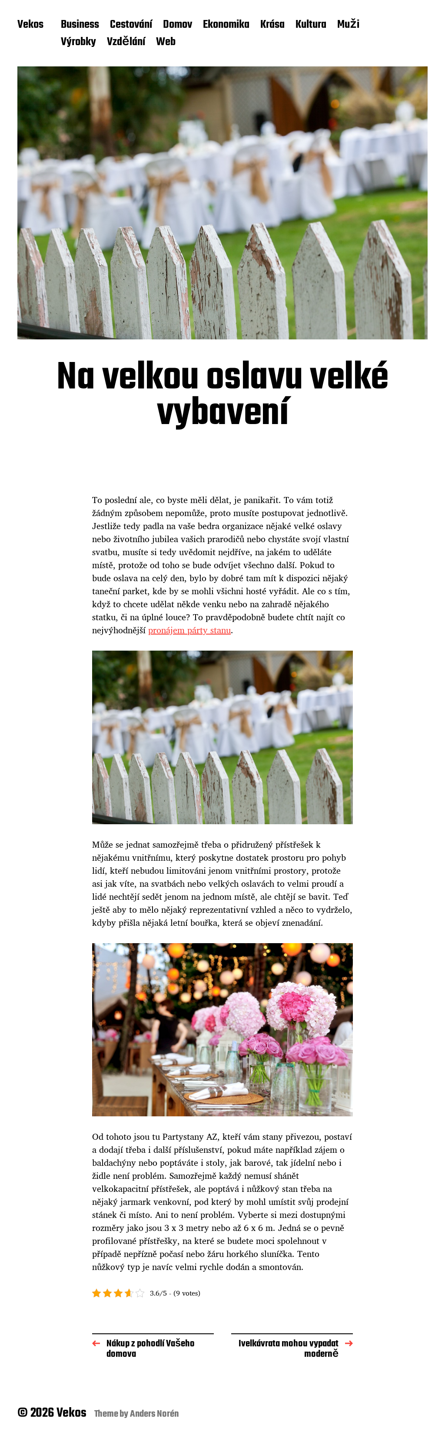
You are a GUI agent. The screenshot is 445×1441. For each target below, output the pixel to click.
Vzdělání (126, 42)
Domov (177, 25)
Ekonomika (226, 25)
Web (166, 42)
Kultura (311, 25)
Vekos (30, 25)
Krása (272, 25)
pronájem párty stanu (189, 630)
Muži (348, 25)
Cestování (131, 25)
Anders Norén (154, 1414)
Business (80, 25)
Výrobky (78, 42)
